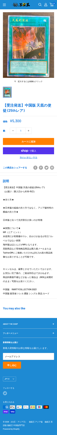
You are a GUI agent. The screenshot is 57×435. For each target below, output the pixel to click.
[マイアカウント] (45, 4)
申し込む (12, 365)
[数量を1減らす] (13, 131)
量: (4, 130)
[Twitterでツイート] (46, 167)
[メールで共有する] (52, 167)
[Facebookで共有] (35, 167)
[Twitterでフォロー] (5, 393)
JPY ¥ (7, 379)
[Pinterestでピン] (41, 167)
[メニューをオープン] (4, 5)
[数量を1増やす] (28, 131)
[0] (51, 4)
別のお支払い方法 (28, 157)
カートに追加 (28, 141)
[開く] (40, 4)
